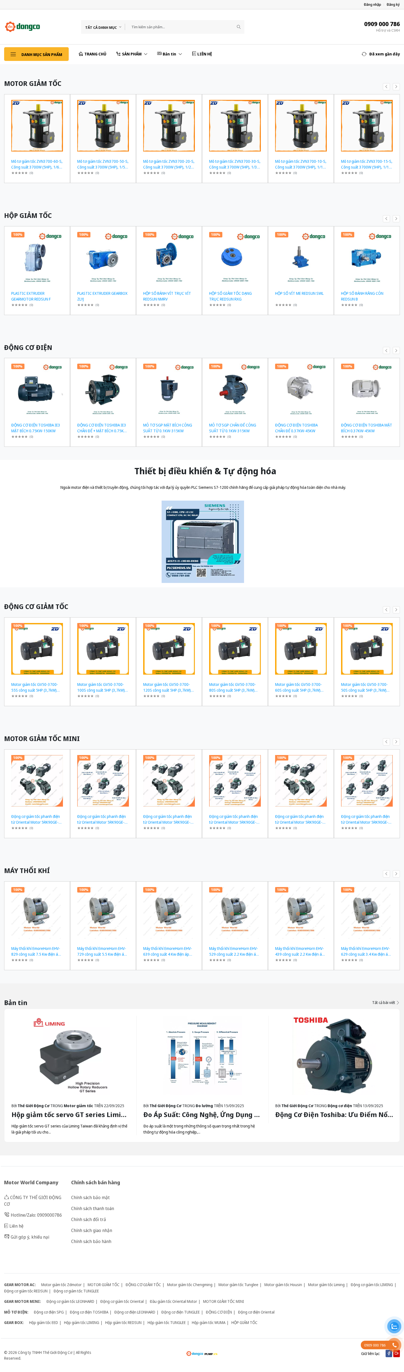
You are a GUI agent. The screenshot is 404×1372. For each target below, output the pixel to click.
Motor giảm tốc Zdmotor (61, 1284)
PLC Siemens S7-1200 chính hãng (220, 487)
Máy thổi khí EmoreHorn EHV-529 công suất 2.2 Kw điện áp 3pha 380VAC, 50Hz (233, 954)
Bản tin (170, 54)
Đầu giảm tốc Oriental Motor (173, 1301)
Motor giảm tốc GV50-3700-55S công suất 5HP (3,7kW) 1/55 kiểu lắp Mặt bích (34, 690)
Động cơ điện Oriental (256, 1312)
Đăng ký (393, 4)
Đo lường (204, 1105)
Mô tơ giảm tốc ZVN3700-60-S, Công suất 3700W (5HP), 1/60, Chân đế (37, 167)
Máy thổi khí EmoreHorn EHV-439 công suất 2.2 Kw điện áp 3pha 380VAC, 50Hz (299, 954)
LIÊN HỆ (204, 54)
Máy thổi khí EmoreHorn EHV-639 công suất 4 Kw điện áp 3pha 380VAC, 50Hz (167, 954)
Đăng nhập (372, 4)
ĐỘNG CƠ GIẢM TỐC (143, 1284)
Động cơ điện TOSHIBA (89, 1312)
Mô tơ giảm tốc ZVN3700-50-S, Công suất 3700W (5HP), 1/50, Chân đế (103, 167)
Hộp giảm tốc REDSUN (123, 1322)
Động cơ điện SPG (49, 1312)
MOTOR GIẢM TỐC (104, 1284)
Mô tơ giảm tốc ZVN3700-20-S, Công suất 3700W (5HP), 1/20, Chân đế (169, 167)
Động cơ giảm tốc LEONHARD (70, 1301)
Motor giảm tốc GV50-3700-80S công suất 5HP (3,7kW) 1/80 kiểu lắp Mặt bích (232, 690)
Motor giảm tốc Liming (326, 1284)
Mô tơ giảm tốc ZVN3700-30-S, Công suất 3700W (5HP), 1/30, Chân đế (235, 167)
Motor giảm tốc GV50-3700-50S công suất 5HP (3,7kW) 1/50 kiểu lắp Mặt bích (364, 690)
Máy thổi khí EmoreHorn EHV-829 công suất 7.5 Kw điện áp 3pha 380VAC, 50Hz (35, 954)
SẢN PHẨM (132, 54)
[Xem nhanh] (64, 102)
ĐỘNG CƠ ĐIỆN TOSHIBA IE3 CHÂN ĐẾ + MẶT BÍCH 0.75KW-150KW (102, 430)
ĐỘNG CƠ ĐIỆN (219, 1312)
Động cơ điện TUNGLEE (180, 1312)
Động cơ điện (340, 1105)
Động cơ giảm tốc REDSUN (26, 1291)
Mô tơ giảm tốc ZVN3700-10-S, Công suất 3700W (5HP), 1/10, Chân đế (300, 167)
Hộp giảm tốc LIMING (81, 1322)
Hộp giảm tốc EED (43, 1322)
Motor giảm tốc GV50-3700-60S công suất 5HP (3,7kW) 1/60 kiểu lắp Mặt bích (298, 690)
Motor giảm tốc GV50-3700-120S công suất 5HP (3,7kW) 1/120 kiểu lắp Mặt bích (167, 690)
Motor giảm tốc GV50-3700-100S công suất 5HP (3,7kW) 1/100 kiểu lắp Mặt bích (101, 690)
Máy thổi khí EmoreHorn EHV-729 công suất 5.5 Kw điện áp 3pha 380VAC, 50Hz (101, 954)
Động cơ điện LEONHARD (134, 1312)
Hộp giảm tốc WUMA (208, 1322)
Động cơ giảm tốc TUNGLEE (76, 1291)
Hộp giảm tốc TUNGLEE (167, 1322)
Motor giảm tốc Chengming (189, 1284)
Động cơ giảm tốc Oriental (122, 1301)
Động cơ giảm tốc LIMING (372, 1284)
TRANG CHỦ (95, 54)
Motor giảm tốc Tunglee (238, 1284)
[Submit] (238, 27)
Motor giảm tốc (78, 1105)
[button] (381, 54)
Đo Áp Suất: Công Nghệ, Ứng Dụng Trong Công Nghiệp (229, 1114)
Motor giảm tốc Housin (283, 1284)
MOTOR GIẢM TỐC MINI (223, 1301)
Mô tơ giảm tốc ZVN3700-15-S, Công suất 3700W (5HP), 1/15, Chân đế (366, 167)
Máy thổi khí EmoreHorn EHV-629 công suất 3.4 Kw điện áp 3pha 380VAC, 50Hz (365, 954)
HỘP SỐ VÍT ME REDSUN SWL (299, 293)
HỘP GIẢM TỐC (244, 1322)
